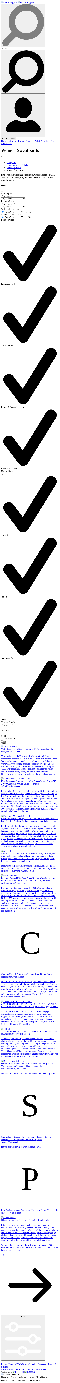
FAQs (19, 1364)
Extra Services (7, 220)
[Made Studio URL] (48, 1380)
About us (12, 1364)
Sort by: (4, 736)
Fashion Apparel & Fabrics (18, 165)
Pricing (4, 1364)
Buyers (25, 1364)
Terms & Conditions (24, 1369)
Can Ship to (6, 193)
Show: (4, 741)
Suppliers (33, 1364)
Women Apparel (14, 167)
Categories (11, 162)
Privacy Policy (39, 1369)
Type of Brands (8, 722)
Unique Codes (7, 471)
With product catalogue (11, 209)
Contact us (43, 1364)
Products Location (9, 201)
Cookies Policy (8, 1369)
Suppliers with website (11, 214)
